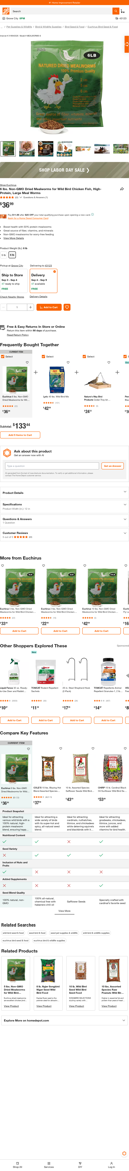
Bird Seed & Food (74, 26)
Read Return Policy (18, 334)
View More (64, 910)
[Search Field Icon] (115, 11)
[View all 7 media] (121, 148)
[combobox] (61, 11)
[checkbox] (43, 356)
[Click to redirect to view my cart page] (123, 11)
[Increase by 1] (30, 307)
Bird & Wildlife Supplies (48, 26)
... (1, 27)
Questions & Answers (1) (35, 197)
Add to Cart (51, 307)
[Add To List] (67, 307)
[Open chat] (127, 44)
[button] (64, 493)
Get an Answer (112, 465)
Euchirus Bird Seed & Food (103, 26)
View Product (11, 1005)
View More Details (13, 238)
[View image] (8, 148)
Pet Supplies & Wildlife (19, 26)
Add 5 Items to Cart (20, 434)
